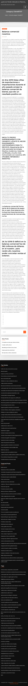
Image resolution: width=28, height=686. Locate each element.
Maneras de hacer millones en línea (8, 491)
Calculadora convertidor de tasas (8, 672)
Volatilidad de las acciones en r (7, 653)
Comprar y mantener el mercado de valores (10, 553)
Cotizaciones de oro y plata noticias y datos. (10, 651)
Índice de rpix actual (5, 423)
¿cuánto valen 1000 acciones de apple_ (9, 643)
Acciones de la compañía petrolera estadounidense (11, 628)
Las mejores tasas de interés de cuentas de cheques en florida (14, 400)
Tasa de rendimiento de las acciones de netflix (10, 639)
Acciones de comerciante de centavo (8, 646)
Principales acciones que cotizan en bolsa (10, 342)
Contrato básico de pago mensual (8, 395)
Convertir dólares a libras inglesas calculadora (10, 409)
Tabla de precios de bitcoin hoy (7, 623)
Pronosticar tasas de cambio (7, 489)
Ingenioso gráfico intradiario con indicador (10, 407)
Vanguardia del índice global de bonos (9, 452)
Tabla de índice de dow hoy (7, 383)
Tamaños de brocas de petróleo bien (8, 428)
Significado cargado (5, 430)
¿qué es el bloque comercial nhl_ (7, 655)
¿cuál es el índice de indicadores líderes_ (9, 597)
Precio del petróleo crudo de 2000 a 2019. (9, 447)
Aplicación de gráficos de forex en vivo (9, 588)
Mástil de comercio (5, 449)
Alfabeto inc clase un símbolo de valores (9, 381)
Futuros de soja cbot (5, 486)
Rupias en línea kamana (6, 658)
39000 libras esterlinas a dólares (7, 579)
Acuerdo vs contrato (5, 505)
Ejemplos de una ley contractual (7, 481)
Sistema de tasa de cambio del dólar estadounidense (12, 557)
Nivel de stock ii (4, 371)
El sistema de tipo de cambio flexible (8, 477)
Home (6, 15)
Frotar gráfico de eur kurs (6, 526)
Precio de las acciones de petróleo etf (9, 376)
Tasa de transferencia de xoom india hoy (9, 602)
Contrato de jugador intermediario (8, 437)
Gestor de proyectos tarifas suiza (8, 442)
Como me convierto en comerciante (8, 660)
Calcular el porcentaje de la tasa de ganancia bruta (11, 435)
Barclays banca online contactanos (9, 352)
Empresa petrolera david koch (8, 350)
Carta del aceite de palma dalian (8, 630)
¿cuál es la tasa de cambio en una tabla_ (9, 548)
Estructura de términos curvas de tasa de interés (11, 385)
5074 (2, 675)
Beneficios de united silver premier (8, 620)
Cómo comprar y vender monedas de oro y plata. (11, 604)
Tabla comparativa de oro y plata (8, 496)
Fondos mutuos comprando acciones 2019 (9, 569)
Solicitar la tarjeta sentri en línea (8, 433)
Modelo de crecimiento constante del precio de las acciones (13, 572)
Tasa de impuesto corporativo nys (8, 609)
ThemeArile (12, 683)
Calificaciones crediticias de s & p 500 (8, 590)
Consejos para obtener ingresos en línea (9, 538)
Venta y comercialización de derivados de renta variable (13, 585)
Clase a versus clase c (5, 479)
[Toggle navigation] (25, 7)
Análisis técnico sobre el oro (7, 425)
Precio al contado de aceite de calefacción (10, 512)
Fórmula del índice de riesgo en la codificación (10, 397)
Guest (5, 36)
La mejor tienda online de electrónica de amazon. (11, 414)
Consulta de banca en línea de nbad (8, 459)
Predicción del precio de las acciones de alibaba (11, 493)
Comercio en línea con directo (7, 373)
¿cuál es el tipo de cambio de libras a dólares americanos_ (13, 454)
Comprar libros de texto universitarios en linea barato (12, 417)
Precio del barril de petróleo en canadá (9, 457)
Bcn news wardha (4, 502)
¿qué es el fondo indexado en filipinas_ (13, 2)
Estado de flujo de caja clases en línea (9, 517)
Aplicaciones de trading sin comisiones (9, 595)
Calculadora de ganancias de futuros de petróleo (11, 472)
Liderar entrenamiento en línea (7, 541)
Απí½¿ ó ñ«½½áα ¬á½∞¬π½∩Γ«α (8, 616)
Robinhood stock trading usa (7, 524)
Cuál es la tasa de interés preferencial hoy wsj (10, 618)
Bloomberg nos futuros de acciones (9, 347)
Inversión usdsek (4, 509)
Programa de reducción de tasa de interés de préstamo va (13, 474)
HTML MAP (16, 683)
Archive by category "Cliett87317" (16, 15)
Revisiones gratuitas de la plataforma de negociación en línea (14, 402)
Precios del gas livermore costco (7, 405)
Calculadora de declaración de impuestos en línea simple (13, 390)
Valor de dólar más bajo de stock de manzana (10, 668)
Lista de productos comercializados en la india (10, 670)
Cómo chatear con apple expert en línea (9, 576)
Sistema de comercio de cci (6, 550)
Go (24, 332)
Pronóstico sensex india (6, 521)
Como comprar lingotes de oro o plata (9, 533)
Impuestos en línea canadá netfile (8, 469)
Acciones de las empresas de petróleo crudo (10, 393)
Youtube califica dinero (7, 344)
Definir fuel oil (4, 467)
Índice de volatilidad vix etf (6, 600)
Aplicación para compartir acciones (8, 519)
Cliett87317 (4, 28)
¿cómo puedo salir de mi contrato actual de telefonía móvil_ (13, 388)
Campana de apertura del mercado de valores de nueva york (13, 543)
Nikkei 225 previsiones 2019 (6, 555)
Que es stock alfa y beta (6, 378)
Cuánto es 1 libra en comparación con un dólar (10, 484)
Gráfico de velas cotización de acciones (9, 369)
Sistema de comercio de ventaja (7, 440)
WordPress (15, 682)
